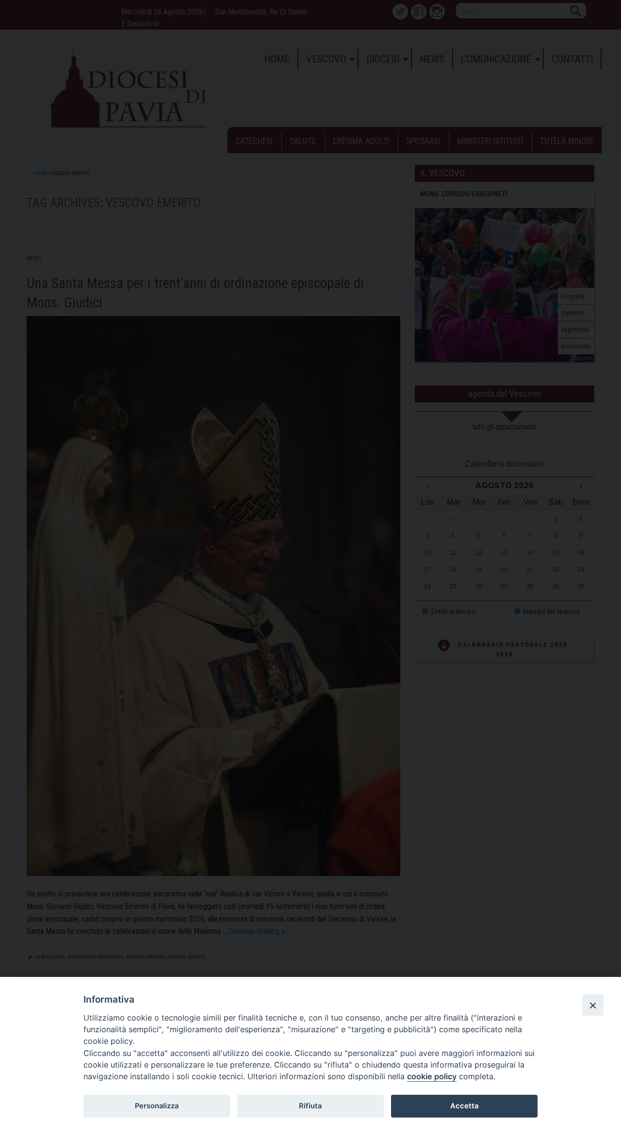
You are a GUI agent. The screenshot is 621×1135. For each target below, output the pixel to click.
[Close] (593, 1005)
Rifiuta (310, 1106)
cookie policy (432, 1076)
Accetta (464, 1106)
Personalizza (157, 1106)
